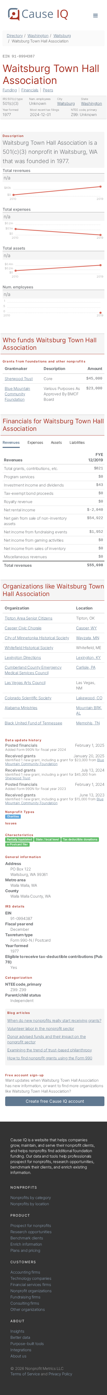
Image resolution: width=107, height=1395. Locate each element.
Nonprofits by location (29, 1203)
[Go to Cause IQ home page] (37, 14)
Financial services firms (30, 1284)
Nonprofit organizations (31, 1290)
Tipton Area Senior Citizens (28, 618)
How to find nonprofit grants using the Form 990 (49, 1058)
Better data (20, 1337)
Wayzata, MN (87, 637)
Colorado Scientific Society (28, 697)
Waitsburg (62, 35)
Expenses (35, 442)
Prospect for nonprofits (30, 1225)
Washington (38, 35)
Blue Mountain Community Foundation (17, 394)
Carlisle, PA (85, 667)
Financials (30, 90)
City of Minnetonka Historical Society (37, 637)
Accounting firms (25, 1272)
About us (18, 1356)
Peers (48, 90)
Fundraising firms (25, 1297)
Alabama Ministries (21, 707)
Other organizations (27, 1309)
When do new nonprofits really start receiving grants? (54, 1020)
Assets (56, 442)
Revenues (11, 442)
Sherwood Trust (19, 378)
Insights (17, 1331)
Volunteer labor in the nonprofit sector (40, 1028)
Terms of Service (25, 1373)
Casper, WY (86, 628)
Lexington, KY (88, 657)
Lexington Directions (23, 657)
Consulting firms (24, 1303)
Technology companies (30, 1278)
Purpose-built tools (27, 1343)
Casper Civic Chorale (23, 628)
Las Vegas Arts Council (25, 682)
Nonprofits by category (30, 1197)
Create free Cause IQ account (55, 1101)
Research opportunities (31, 1231)
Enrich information (26, 1244)
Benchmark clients (26, 1238)
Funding (10, 90)
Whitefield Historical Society (29, 647)
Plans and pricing (25, 1250)
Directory (15, 35)
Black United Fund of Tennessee (33, 723)
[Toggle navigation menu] (95, 15)
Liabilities (77, 442)
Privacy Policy (60, 1373)
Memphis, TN (87, 723)
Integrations (20, 1349)
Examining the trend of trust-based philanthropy (49, 1050)
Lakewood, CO (89, 697)
